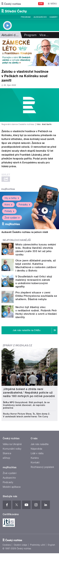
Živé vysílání (11, 217)
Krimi (7, 204)
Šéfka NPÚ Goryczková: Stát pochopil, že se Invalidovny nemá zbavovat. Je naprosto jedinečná (26, 405)
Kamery (53, 17)
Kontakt (35, 462)
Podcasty (8, 482)
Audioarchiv (40, 17)
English (51, 545)
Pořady (8, 211)
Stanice (7, 453)
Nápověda (36, 448)
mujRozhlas (8, 189)
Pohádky (23, 204)
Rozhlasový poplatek (42, 467)
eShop (6, 457)
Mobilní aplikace (12, 486)
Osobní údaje (20, 545)
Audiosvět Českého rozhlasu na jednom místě (25, 232)
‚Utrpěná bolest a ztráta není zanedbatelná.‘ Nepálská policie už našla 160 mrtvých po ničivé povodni (29, 392)
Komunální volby (12, 448)
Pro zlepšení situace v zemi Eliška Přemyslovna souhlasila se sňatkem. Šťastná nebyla (36, 296)
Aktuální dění (11, 35)
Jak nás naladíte (40, 444)
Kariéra (35, 457)
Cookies (7, 545)
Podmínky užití (37, 545)
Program (25, 17)
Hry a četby (11, 198)
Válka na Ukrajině (12, 444)
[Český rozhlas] (11, 3)
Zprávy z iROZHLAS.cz (17, 345)
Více (44, 35)
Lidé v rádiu (37, 453)
